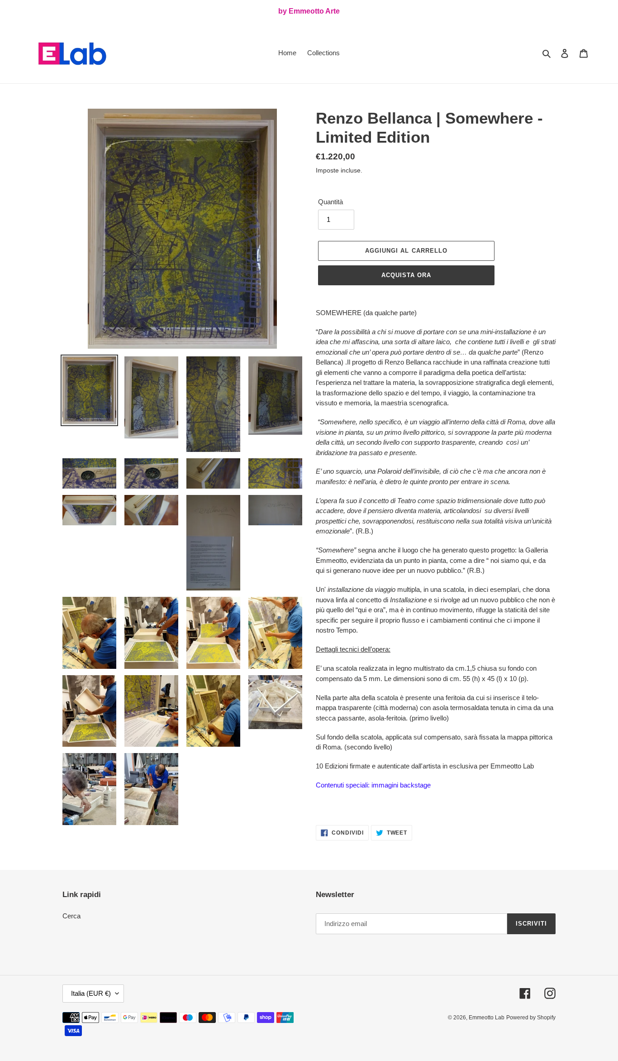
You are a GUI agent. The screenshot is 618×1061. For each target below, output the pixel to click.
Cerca (71, 916)
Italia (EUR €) (91, 993)
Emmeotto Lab (486, 1017)
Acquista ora (406, 275)
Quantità (330, 202)
